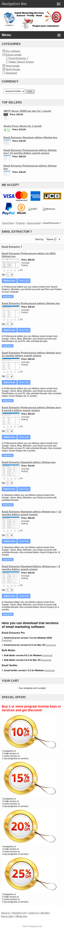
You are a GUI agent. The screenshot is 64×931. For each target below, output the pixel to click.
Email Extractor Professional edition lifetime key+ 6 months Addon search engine (31, 409)
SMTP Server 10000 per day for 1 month (27, 111)
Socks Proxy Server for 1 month (23, 126)
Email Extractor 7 (18, 58)
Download (11, 72)
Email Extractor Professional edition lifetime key (31, 303)
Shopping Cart (35, 926)
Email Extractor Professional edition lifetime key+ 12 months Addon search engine (30, 151)
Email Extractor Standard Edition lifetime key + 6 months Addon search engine (31, 568)
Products (20, 223)
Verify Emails (13, 69)
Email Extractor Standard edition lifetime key (30, 137)
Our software (13, 51)
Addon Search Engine (21, 61)
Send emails (13, 65)
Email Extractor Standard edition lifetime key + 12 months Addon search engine (31, 513)
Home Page (8, 223)
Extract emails (14, 54)
